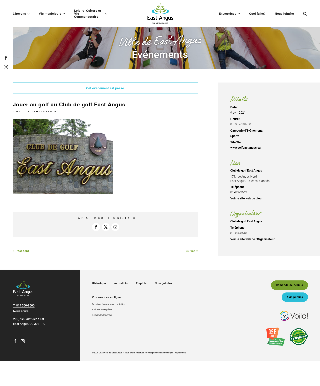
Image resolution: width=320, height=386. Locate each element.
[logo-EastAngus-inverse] (23, 282)
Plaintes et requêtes (102, 309)
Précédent (21, 251)
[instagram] (6, 67)
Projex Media (180, 352)
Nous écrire (20, 311)
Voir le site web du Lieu (246, 198)
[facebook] (6, 58)
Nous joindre (163, 283)
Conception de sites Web (158, 352)
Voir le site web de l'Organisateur (252, 239)
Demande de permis (102, 315)
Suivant (191, 251)
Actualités (121, 283)
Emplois (141, 283)
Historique (99, 283)
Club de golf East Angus (246, 170)
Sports (234, 136)
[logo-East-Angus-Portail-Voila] (294, 312)
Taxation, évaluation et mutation (108, 304)
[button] (301, 14)
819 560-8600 (25, 305)
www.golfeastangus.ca (245, 147)
